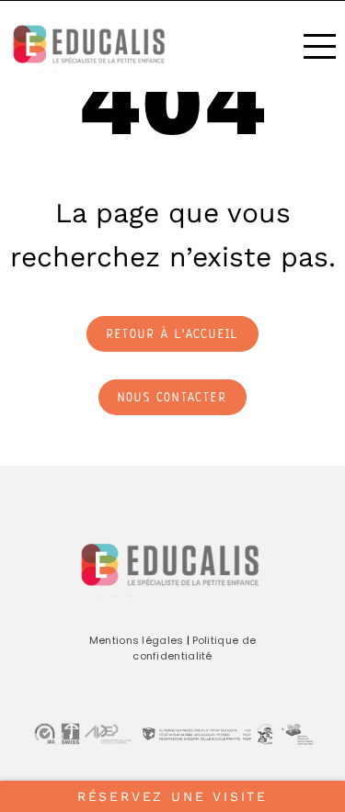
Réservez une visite (172, 796)
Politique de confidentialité (194, 648)
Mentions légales (136, 640)
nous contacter (172, 398)
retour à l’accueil (173, 335)
